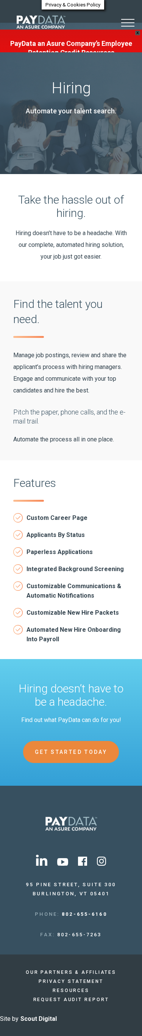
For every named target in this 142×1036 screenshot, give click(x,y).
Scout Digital (38, 1019)
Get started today (71, 752)
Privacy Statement (71, 981)
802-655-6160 (84, 914)
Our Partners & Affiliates (71, 972)
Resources (71, 990)
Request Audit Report (71, 999)
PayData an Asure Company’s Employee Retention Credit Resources (71, 48)
